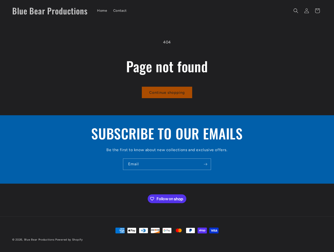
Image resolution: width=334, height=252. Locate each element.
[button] (295, 10)
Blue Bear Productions (39, 239)
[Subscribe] (205, 164)
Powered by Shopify (69, 239)
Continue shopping (167, 92)
